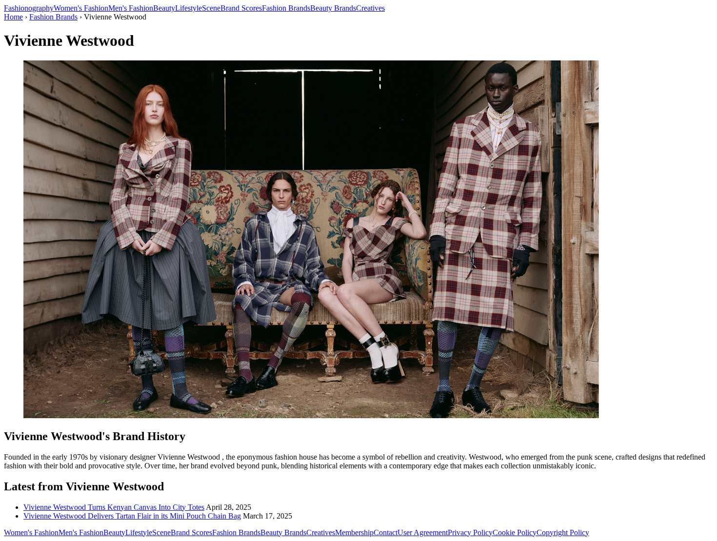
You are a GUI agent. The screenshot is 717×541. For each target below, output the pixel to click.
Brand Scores (241, 8)
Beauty (164, 8)
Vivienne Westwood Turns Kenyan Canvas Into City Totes (113, 507)
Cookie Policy (515, 532)
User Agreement (423, 532)
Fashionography (29, 8)
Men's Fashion (130, 8)
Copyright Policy (563, 532)
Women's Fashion (81, 8)
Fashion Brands (286, 8)
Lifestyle (188, 8)
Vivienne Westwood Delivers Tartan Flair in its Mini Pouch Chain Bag (132, 516)
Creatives (370, 8)
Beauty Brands (333, 8)
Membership (354, 532)
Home (13, 17)
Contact (386, 532)
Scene (211, 8)
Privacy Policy (470, 532)
